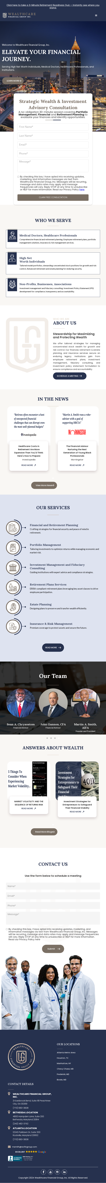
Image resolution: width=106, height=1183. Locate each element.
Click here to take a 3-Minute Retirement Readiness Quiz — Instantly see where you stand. (53, 6)
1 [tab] (53, 478)
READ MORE (27, 465)
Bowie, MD (61, 1080)
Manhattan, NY (64, 1063)
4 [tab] (59, 738)
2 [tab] (51, 738)
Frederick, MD (63, 1074)
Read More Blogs (44, 831)
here (81, 189)
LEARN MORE (13, 80)
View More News (44, 485)
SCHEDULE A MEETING (67, 375)
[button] (96, 15)
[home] (18, 14)
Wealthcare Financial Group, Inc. (51, 1177)
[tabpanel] (29, 440)
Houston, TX (62, 1058)
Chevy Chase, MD (65, 1069)
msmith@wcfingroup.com (24, 1147)
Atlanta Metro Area (66, 1052)
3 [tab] (55, 738)
